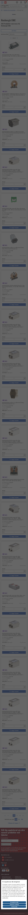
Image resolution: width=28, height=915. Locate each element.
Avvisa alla (14, 907)
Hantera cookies (14, 904)
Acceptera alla (14, 902)
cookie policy (5, 897)
